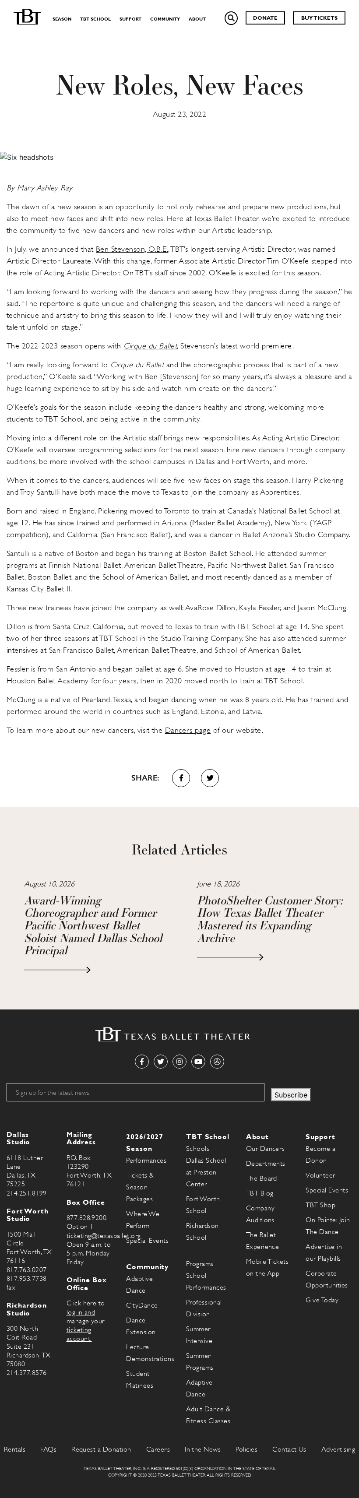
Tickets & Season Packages (140, 1187)
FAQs (48, 1449)
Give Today (322, 1300)
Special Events (147, 1241)
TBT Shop (320, 1205)
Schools (197, 1149)
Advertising (338, 1449)
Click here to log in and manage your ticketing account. (86, 1321)
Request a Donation (101, 1449)
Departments (265, 1163)
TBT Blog (260, 1193)
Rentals (14, 1449)
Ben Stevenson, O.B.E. (132, 249)
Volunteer (320, 1175)
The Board (261, 1178)
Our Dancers (265, 1149)
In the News (203, 1449)
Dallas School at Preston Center (206, 1172)
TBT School (95, 19)
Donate (265, 18)
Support (130, 19)
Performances (146, 1160)
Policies (246, 1449)
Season (62, 19)
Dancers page (188, 730)
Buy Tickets (319, 18)
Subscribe (291, 1094)
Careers (158, 1449)
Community (165, 19)
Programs (200, 1264)
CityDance (142, 1305)
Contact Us (289, 1449)
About (197, 19)
